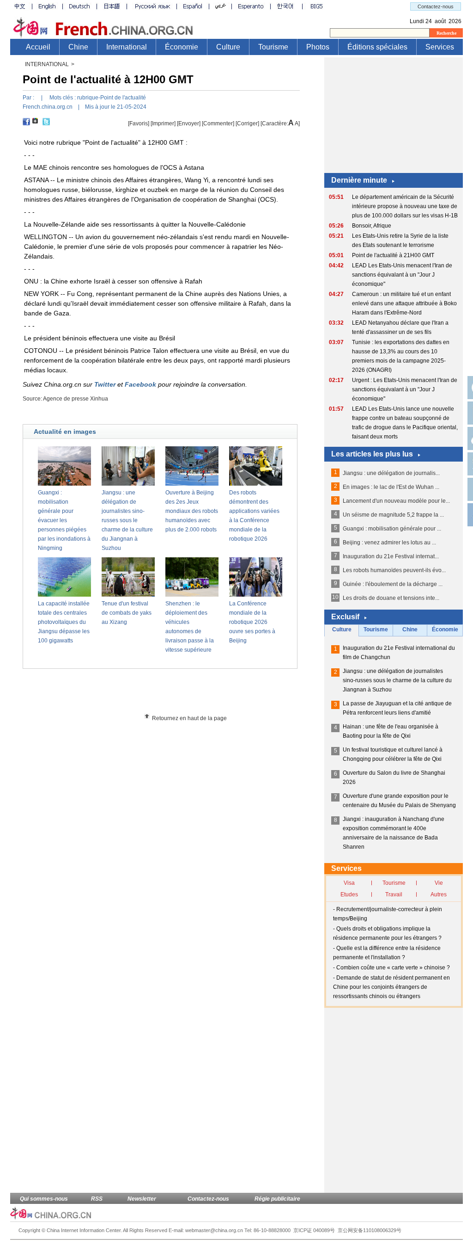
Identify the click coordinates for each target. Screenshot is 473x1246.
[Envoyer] (188, 123)
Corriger (247, 123)
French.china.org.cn (48, 107)
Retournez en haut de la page (189, 718)
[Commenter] (218, 123)
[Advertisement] (177, 694)
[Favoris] (138, 123)
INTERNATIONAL (47, 64)
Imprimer (163, 123)
